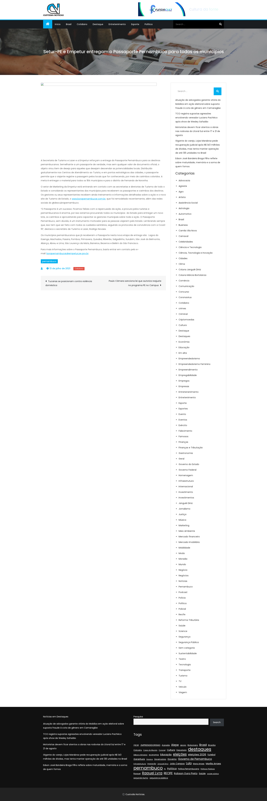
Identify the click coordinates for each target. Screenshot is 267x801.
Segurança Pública (189, 642)
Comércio (184, 280)
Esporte (135, 24)
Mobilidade (184, 547)
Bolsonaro (193, 745)
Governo (172, 759)
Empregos (184, 380)
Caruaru (138, 750)
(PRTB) (136, 745)
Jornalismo (184, 508)
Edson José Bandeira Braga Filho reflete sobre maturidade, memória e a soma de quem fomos (197, 162)
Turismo (183, 675)
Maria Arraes (198, 764)
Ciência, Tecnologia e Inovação (196, 252)
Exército (183, 425)
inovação (151, 764)
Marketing (184, 525)
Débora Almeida (140, 755)
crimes (182, 308)
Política (149, 24)
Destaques (184, 336)
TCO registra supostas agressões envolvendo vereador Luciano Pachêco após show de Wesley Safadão (196, 117)
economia (154, 754)
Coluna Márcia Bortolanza (192, 275)
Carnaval (183, 236)
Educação (184, 347)
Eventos (183, 419)
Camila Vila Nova (188, 230)
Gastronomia (186, 453)
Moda (182, 553)
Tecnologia (185, 664)
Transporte (185, 670)
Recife (182, 614)
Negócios (184, 575)
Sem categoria (187, 647)
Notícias (183, 581)
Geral (181, 458)
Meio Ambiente (187, 531)
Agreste (183, 186)
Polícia (182, 597)
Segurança (184, 636)
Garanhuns (139, 759)
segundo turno (141, 778)
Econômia (184, 341)
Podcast (183, 592)
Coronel (162, 750)
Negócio (183, 570)
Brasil (68, 24)
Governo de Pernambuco (195, 759)
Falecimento (185, 430)
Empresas (184, 386)
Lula (189, 763)
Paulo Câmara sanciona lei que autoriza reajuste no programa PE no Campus (135, 283)
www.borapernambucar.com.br (89, 198)
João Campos (177, 763)
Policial (182, 608)
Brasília (212, 745)
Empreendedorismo (189, 358)
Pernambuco (186, 586)
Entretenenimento (189, 391)
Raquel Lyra (152, 773)
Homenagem (186, 475)
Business (183, 225)
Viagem (183, 692)
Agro (181, 191)
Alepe (175, 745)
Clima (182, 264)
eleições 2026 (197, 754)
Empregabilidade (188, 375)
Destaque (98, 24)
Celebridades (186, 241)
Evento (182, 414)
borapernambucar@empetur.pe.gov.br (68, 253)
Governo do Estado (189, 464)
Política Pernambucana (188, 769)
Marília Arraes (213, 763)
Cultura (183, 325)
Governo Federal (187, 469)
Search (217, 722)
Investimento (186, 492)
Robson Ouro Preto (185, 773)
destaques (199, 749)
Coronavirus (185, 297)
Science (183, 631)
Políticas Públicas (208, 769)
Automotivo (185, 213)
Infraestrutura (186, 480)
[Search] (220, 24)
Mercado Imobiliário (189, 542)
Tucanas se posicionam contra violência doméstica (68, 283)
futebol (211, 754)
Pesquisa (138, 716)
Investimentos (186, 497)
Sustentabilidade (188, 653)
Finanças (183, 442)
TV (180, 681)
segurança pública (159, 778)
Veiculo (182, 686)
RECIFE (168, 773)
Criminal (183, 314)
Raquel (137, 773)
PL (165, 769)
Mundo (182, 564)
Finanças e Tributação (191, 447)
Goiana (149, 759)
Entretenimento (117, 24)
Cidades (183, 258)
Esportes (183, 408)
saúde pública (213, 774)
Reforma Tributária (189, 620)
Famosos (183, 436)
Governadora (160, 759)
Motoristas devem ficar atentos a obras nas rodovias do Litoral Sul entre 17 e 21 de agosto (197, 131)
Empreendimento (188, 369)
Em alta (183, 353)
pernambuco (49, 261)
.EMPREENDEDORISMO (150, 745)
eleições (180, 754)
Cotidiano (82, 24)
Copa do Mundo (150, 750)
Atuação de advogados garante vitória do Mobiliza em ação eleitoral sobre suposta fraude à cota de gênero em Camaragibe (198, 104)
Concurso (184, 291)
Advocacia (184, 180)
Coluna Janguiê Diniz (190, 269)
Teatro (182, 659)
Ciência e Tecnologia (190, 247)
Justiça (182, 514)
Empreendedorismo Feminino (194, 364)
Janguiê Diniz (186, 503)
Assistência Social (188, 202)
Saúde (182, 625)
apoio (183, 745)
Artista (182, 197)
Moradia (183, 558)
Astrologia (184, 208)
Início (58, 24)
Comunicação (186, 286)
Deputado (181, 750)
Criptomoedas (186, 319)
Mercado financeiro (189, 536)
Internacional (186, 486)
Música (182, 519)
